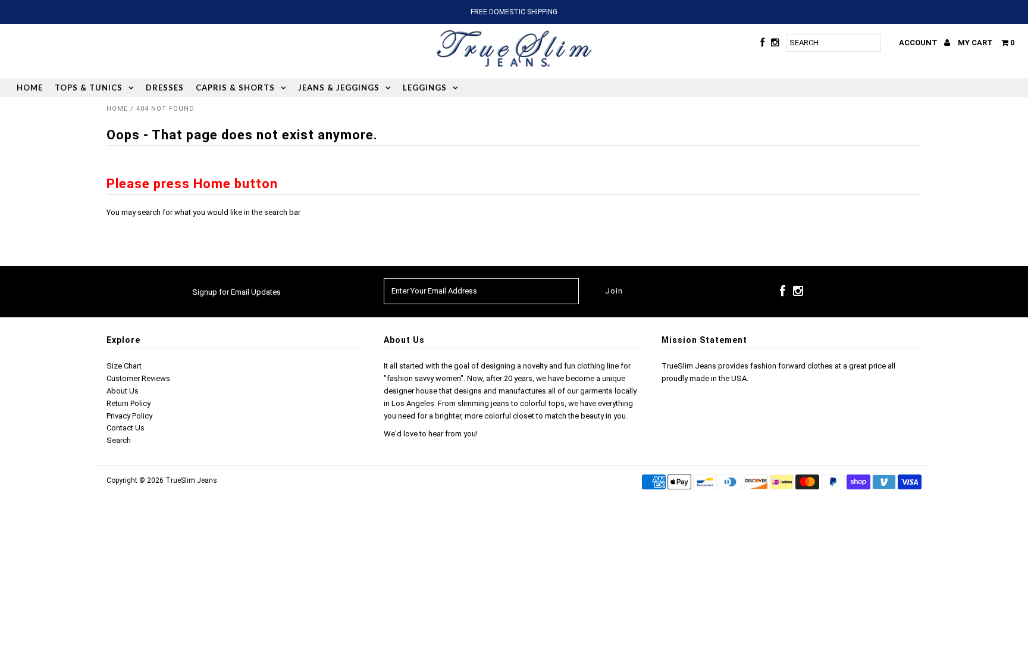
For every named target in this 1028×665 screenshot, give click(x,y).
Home (30, 87)
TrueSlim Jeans (191, 480)
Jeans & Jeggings (339, 87)
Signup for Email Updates (236, 292)
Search (118, 440)
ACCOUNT (919, 42)
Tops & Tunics (89, 87)
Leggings (425, 87)
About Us (122, 390)
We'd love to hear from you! (431, 433)
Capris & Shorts (235, 87)
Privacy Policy (129, 415)
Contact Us (125, 427)
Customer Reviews (138, 378)
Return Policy (128, 403)
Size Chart (124, 365)
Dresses (165, 87)
